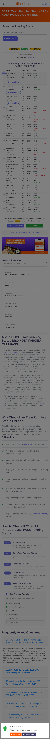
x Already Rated (29, 734)
